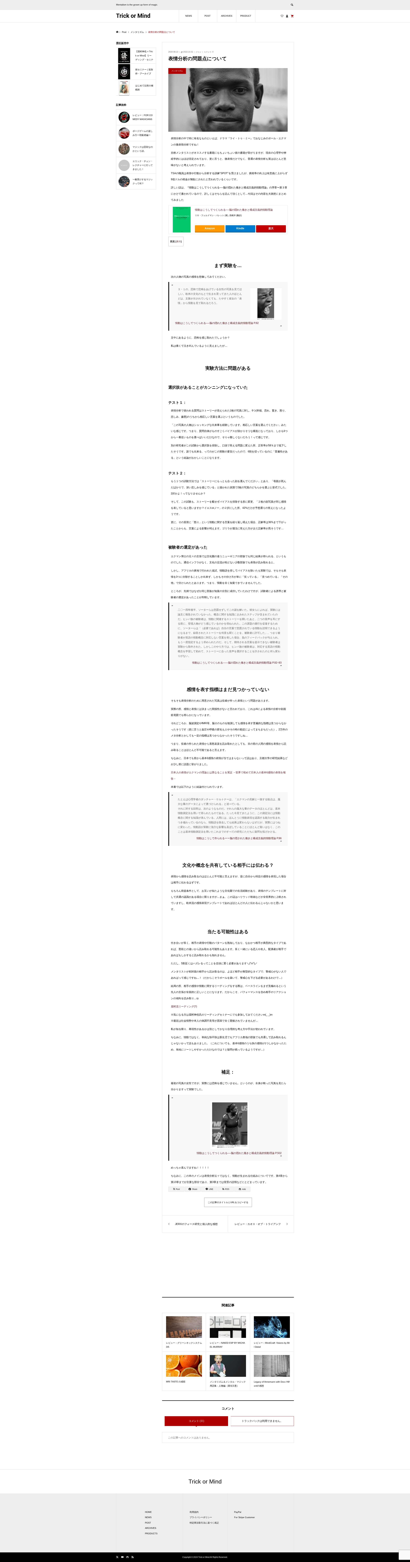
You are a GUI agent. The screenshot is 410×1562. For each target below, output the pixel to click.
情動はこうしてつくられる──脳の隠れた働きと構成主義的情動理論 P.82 (217, 323)
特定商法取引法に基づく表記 (204, 1522)
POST (208, 16)
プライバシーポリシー (201, 1517)
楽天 (271, 228)
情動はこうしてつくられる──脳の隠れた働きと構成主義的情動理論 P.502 (239, 1153)
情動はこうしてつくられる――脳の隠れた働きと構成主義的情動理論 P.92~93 (237, 662)
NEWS (188, 16)
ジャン (198, 52)
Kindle (240, 228)
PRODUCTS (151, 1533)
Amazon (210, 228)
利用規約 (194, 1512)
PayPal (237, 1512)
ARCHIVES (226, 16)
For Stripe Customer (244, 1517)
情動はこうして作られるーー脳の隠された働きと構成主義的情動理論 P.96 (239, 838)
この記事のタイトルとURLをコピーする (228, 1202)
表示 (178, 241)
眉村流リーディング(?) (184, 1006)
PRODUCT (245, 16)
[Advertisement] (228, 1265)
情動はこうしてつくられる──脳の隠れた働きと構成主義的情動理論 (234, 209)
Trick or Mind (133, 15)
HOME (148, 1512)
